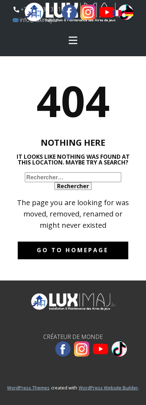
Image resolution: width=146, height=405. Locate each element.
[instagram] (88, 12)
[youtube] (106, 12)
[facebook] (69, 12)
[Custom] (119, 349)
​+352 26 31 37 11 (41, 9)
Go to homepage (72, 250)
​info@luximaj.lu (37, 20)
